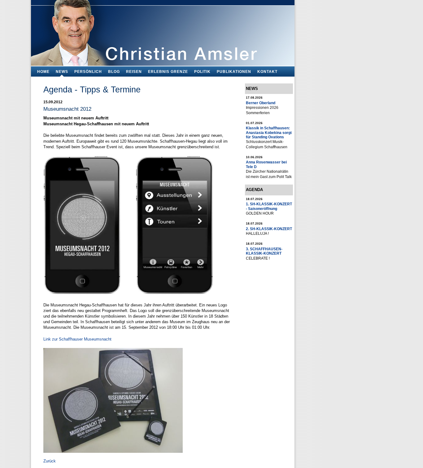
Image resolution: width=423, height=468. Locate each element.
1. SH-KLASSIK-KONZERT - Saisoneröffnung (269, 206)
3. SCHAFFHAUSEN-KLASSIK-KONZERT (264, 251)
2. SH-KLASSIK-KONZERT (269, 229)
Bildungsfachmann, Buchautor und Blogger (162, 31)
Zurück (49, 461)
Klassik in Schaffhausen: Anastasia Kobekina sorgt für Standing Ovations (269, 132)
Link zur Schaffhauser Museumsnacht (77, 339)
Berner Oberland (260, 103)
